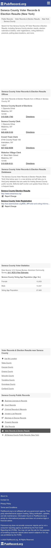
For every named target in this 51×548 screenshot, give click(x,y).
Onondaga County (8, 384)
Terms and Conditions (9, 507)
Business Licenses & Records (15, 401)
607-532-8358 (7, 147)
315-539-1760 (7, 116)
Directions (30, 116)
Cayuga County (7, 367)
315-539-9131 (7, 163)
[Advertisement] (25, 60)
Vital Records (9, 426)
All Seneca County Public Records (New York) (21, 435)
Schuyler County (8, 375)
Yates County (7, 363)
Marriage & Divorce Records (15, 418)
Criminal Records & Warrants (15, 409)
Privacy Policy (6, 503)
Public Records (7, 19)
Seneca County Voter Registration (16, 200)
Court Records (10, 405)
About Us (4, 496)
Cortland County (8, 388)
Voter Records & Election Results (17, 430)
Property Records (11, 422)
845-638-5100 (7, 132)
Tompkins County (8, 380)
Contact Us (5, 500)
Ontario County (7, 371)
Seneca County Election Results (15, 190)
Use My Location (10, 358)
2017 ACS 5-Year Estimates (18, 272)
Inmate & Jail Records (12, 413)
